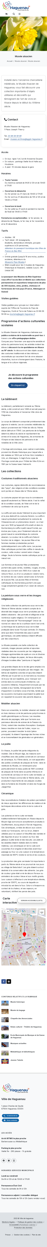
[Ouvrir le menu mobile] (19, 14)
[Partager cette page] (3, 981)
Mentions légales (8, 1222)
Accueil (9, 61)
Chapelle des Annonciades (21, 1018)
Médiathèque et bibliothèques (22, 1052)
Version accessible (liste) (32, 900)
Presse (7, 1235)
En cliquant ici (18, 385)
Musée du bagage (17, 1010)
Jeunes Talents (16, 1060)
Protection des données (23, 1228)
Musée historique (17, 1002)
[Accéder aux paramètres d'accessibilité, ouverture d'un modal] (7, 13)
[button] (24, 934)
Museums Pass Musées (15, 262)
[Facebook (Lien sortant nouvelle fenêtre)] (3, 1160)
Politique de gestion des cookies (30, 1222)
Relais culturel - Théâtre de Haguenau (26, 1027)
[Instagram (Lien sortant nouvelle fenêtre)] (9, 1160)
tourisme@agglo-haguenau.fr (22, 314)
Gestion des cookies (22, 1235)
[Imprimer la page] (9, 981)
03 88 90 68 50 (12, 1116)
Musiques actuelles (18, 1043)
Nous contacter (12, 1120)
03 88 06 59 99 (14, 136)
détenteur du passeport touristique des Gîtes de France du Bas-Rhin (25, 249)
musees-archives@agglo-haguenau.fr (26, 139)
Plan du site (36, 1235)
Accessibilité (22, 1225)
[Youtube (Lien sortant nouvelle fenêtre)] (14, 1160)
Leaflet (42, 964)
